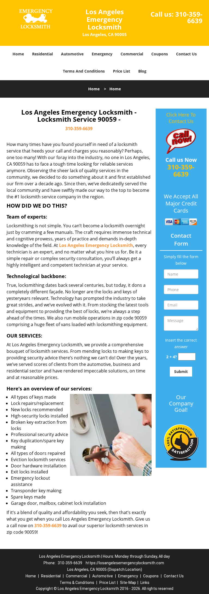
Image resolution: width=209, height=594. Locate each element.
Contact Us (186, 53)
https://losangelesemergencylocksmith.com (125, 563)
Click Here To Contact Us (181, 117)
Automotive (72, 53)
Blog (142, 71)
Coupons (159, 53)
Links (144, 582)
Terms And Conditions (84, 71)
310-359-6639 (188, 17)
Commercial (132, 53)
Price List (121, 71)
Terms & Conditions (77, 582)
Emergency (102, 53)
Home (18, 53)
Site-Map (128, 582)
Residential (42, 53)
